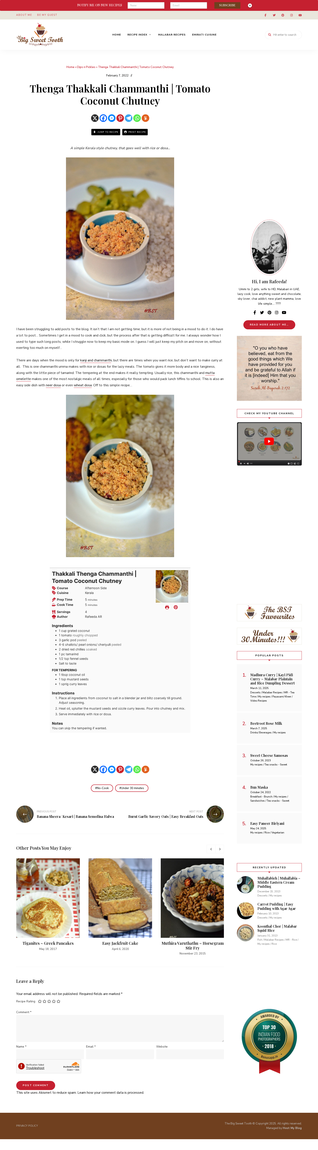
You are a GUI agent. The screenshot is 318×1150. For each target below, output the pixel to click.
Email (91, 1047)
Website (162, 1047)
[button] (175, 607)
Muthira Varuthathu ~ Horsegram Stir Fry (193, 946)
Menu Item (265, 15)
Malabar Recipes (172, 34)
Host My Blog (292, 1128)
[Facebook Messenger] (112, 118)
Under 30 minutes (132, 788)
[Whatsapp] (137, 118)
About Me (24, 15)
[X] (95, 118)
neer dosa (53, 385)
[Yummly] (145, 118)
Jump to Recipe (107, 132)
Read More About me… (269, 324)
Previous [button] (211, 849)
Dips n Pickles (86, 67)
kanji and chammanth (95, 360)
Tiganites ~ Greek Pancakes (48, 943)
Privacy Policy (27, 1125)
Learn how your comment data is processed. (110, 1092)
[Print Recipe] (167, 607)
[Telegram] (128, 118)
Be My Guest (47, 15)
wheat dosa (83, 385)
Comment (23, 1012)
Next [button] (219, 849)
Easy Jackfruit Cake (120, 943)
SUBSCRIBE (227, 5)
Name (21, 1047)
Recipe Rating (25, 1001)
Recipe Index (137, 34)
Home (116, 34)
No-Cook (103, 788)
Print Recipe (137, 132)
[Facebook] (103, 118)
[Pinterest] (120, 118)
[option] (48, 904)
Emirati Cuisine (204, 34)
